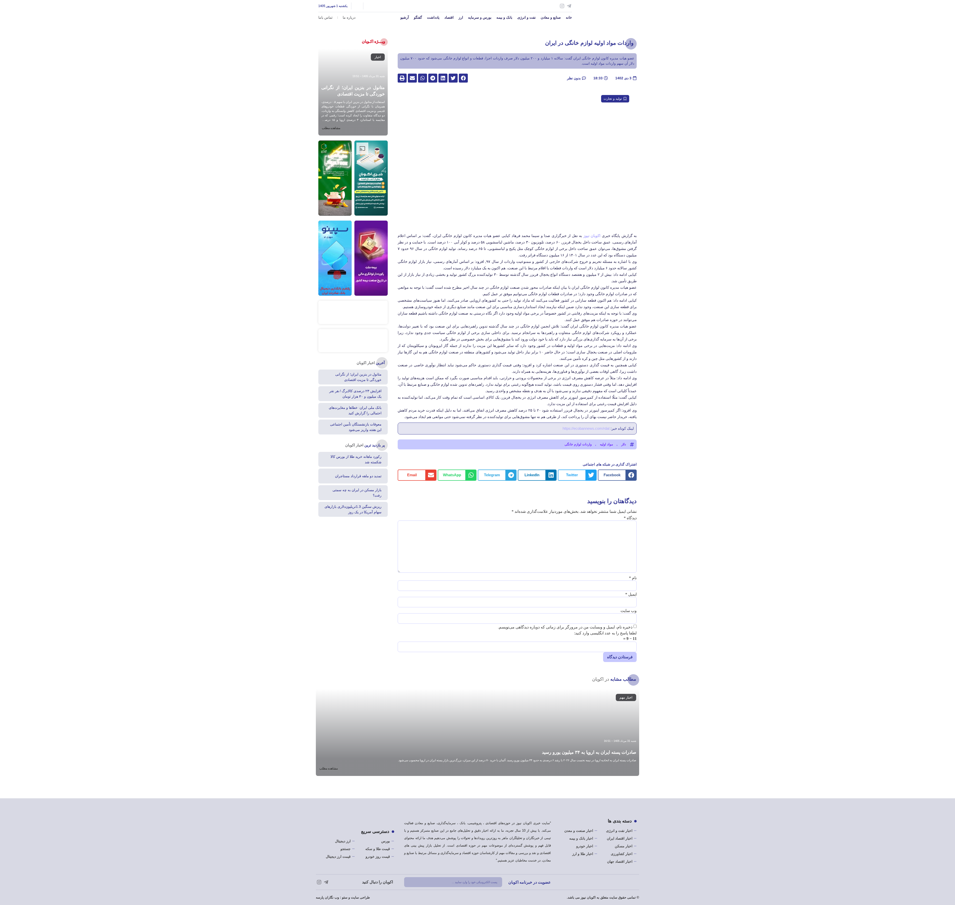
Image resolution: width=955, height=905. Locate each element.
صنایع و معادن (551, 17)
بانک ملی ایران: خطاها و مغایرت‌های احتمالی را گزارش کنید (355, 410)
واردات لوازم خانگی (578, 444)
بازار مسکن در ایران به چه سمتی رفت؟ (357, 492)
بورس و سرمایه (479, 17)
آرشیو (404, 17)
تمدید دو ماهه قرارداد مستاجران (358, 476)
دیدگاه (630, 518)
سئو (344, 897)
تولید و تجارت (613, 98)
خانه (569, 17)
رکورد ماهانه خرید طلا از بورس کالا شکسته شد (356, 459)
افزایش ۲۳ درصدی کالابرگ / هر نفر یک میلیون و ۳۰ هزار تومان (355, 393)
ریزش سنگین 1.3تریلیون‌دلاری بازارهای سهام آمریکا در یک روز (353, 509)
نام (633, 578)
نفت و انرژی (526, 17)
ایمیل (631, 594)
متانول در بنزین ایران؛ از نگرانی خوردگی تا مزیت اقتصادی (358, 377)
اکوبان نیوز (592, 236)
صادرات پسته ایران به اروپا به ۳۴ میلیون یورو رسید (589, 752)
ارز (461, 17)
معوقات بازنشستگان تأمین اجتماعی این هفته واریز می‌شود (356, 427)
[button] (463, 78)
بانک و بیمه (504, 17)
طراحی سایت (360, 897)
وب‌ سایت (629, 611)
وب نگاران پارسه (327, 897)
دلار (623, 444)
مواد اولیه (606, 444)
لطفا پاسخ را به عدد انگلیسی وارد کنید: (605, 633)
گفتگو (418, 17)
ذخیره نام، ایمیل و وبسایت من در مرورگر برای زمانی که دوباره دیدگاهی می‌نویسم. (565, 627)
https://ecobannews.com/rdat (586, 428)
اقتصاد (449, 17)
